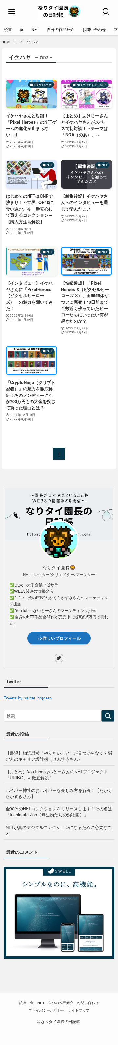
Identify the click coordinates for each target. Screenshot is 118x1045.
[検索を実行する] (107, 716)
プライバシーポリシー (47, 1010)
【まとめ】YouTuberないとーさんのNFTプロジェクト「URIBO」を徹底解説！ (57, 774)
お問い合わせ (88, 1002)
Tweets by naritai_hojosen (28, 698)
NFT (41, 1002)
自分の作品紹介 (60, 1002)
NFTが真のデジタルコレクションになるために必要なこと (59, 830)
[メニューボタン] (12, 12)
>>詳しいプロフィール (59, 638)
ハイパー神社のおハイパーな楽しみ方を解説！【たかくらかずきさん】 (59, 793)
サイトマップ (78, 1010)
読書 (23, 1002)
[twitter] (59, 658)
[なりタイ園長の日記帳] (59, 12)
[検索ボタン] (106, 12)
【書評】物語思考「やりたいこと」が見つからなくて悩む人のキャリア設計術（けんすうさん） (59, 756)
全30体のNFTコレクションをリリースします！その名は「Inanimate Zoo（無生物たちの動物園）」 (59, 811)
